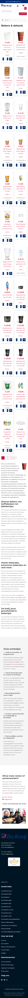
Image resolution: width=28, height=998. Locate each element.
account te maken (14, 662)
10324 (21, 270)
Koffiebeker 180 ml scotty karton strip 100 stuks (20, 47)
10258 (21, 53)
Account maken (5, 950)
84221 (21, 336)
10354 (21, 194)
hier (21, 685)
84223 (21, 369)
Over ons (3, 940)
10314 (7, 232)
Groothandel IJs (5, 897)
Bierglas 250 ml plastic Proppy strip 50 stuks (7, 264)
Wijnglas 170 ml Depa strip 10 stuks (7, 118)
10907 (7, 55)
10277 (7, 124)
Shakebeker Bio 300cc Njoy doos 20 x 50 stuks (20, 330)
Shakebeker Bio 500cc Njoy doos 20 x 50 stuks (20, 363)
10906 (7, 90)
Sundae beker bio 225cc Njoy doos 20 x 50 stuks (7, 330)
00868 (21, 157)
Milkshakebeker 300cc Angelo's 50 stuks (7, 151)
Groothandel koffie (6, 894)
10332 (21, 442)
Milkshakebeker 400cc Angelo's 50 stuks (20, 151)
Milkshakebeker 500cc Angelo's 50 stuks (7, 189)
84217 (21, 303)
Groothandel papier (6, 900)
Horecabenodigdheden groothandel (10, 932)
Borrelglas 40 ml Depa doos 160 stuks (20, 118)
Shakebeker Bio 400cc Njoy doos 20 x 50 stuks (7, 363)
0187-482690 (10, 1)
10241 (21, 88)
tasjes (24, 597)
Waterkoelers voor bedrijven (9, 925)
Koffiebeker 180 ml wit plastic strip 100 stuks (20, 83)
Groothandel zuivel (6, 916)
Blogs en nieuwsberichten (8, 947)
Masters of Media (16, 993)
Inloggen (3, 953)
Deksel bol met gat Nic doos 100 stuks (21, 264)
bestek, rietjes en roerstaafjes (14, 597)
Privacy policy (5, 971)
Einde (13, 458)
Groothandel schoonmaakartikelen (10, 919)
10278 (21, 124)
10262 (7, 270)
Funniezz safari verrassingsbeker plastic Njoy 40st (20, 397)
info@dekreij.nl (18, 1)
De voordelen (5, 943)
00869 (7, 157)
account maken (9, 793)
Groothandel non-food (7, 910)
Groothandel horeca (6, 891)
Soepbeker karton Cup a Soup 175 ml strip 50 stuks (7, 397)
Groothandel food (6, 907)
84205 (7, 300)
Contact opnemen (6, 962)
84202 (7, 442)
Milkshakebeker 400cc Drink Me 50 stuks (20, 189)
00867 (7, 194)
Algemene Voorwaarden (7, 968)
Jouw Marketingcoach (18, 995)
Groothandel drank (6, 903)
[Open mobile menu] (25, 8)
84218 (7, 336)
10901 (7, 402)
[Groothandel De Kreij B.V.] (6, 5)
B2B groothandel (6, 929)
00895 (21, 232)
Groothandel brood (6, 913)
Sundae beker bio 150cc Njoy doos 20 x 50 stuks (20, 297)
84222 (7, 369)
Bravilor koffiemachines (7, 922)
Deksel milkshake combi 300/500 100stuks (21, 226)
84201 (21, 402)
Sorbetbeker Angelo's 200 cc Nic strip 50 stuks (7, 226)
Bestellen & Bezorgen (7, 965)
